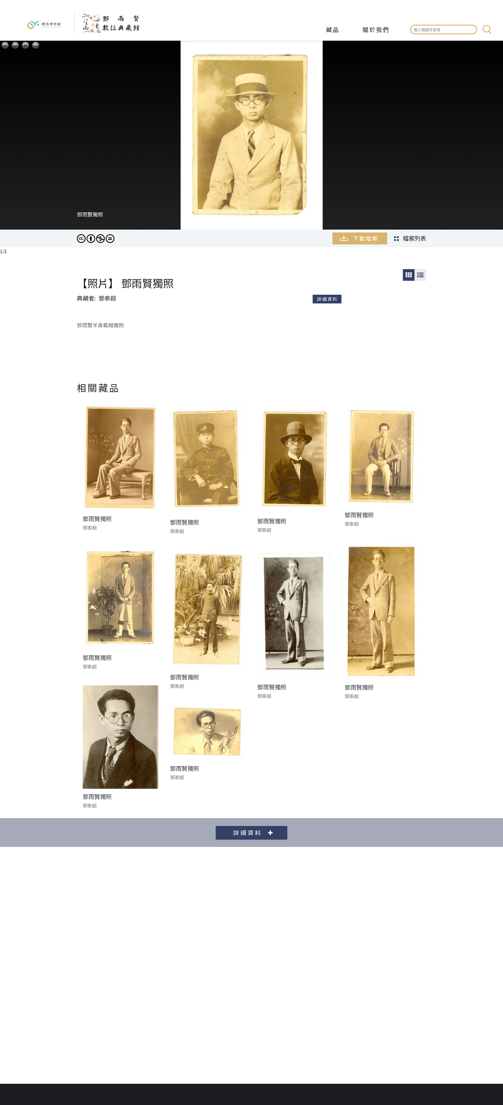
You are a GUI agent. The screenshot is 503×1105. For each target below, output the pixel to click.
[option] (251, 144)
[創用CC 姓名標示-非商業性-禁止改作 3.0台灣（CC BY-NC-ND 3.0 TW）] (95, 238)
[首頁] (107, 23)
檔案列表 (414, 238)
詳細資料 (327, 299)
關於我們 (376, 30)
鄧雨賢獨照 (97, 518)
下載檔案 (365, 238)
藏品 (332, 30)
